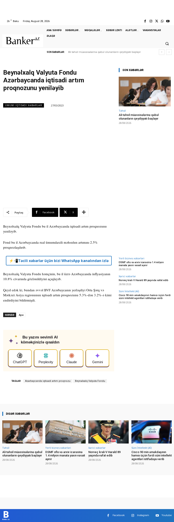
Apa (21, 314)
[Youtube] (168, 21)
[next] (169, 52)
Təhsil (122, 110)
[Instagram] (151, 21)
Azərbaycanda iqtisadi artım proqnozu (47, 381)
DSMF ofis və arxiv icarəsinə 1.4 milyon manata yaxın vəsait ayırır (141, 264)
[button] (167, 43)
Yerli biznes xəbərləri (131, 258)
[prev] (161, 52)
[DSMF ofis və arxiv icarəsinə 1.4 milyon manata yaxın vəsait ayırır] (65, 431)
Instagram (143, 515)
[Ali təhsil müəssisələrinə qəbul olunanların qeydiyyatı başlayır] (145, 91)
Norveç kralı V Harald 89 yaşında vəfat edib (143, 280)
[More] (84, 212)
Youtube (167, 515)
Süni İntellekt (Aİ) (129, 291)
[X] (156, 21)
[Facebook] (145, 21)
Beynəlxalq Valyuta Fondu (90, 381)
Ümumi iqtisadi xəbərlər (23, 105)
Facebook (119, 515)
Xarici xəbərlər (127, 276)
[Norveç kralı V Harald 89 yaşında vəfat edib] (108, 431)
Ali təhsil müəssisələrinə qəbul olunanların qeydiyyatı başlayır (104, 52)
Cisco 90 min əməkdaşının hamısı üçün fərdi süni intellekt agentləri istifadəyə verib (145, 297)
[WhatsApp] (162, 21)
